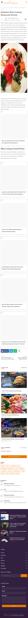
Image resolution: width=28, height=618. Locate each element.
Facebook (5, 351)
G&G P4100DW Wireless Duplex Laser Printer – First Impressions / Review (18, 517)
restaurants (13, 465)
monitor (17, 473)
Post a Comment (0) (14, 456)
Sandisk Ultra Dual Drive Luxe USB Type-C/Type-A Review (17, 538)
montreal (14, 560)
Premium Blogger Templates (17, 614)
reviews (7, 7)
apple (2, 473)
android (10, 471)
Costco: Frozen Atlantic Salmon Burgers (12, 391)
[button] (26, 2)
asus (7, 473)
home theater (16, 471)
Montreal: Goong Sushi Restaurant (10, 415)
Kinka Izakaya (22, 27)
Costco (23, 471)
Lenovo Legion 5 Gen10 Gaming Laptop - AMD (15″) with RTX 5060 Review (18, 525)
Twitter (11, 351)
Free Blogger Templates (18, 615)
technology (3, 468)
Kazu (8, 29)
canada (14, 552)
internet (11, 473)
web (16, 468)
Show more (24, 367)
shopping (21, 468)
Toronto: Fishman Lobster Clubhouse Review (13, 439)
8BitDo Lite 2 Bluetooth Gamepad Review (18, 532)
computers (3, 471)
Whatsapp (15, 351)
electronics (10, 468)
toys (19, 465)
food (8, 465)
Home (2, 7)
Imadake (3, 29)
